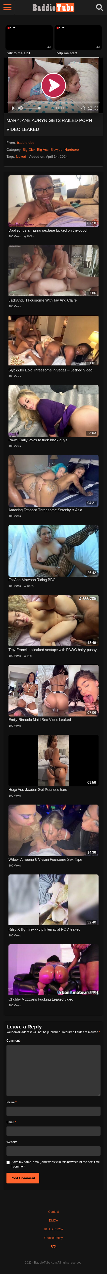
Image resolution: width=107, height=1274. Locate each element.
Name (11, 1102)
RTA (53, 1246)
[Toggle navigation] (7, 7)
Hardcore (71, 150)
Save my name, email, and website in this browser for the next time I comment (55, 1164)
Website (11, 1142)
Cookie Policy (53, 1238)
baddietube (25, 143)
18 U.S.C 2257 (53, 1229)
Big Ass (42, 150)
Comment (13, 1040)
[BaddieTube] (53, 7)
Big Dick (29, 150)
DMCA (53, 1220)
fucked (21, 156)
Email (11, 1122)
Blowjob (56, 150)
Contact (53, 1212)
